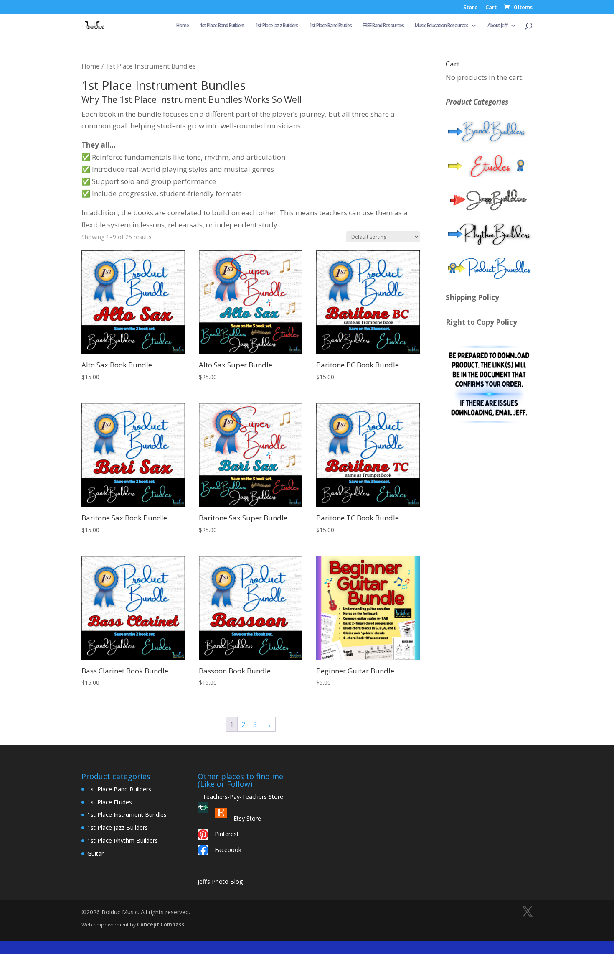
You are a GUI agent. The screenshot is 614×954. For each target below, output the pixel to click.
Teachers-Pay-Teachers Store (240, 797)
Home (182, 26)
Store (470, 8)
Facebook (228, 850)
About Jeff (497, 26)
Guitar (95, 853)
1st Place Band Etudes (330, 26)
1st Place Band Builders (222, 26)
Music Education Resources (441, 26)
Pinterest (227, 834)
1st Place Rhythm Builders (122, 840)
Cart (491, 8)
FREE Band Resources (383, 26)
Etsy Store (247, 818)
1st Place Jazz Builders (276, 26)
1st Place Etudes (109, 802)
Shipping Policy (472, 297)
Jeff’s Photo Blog (220, 881)
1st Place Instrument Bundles (127, 815)
